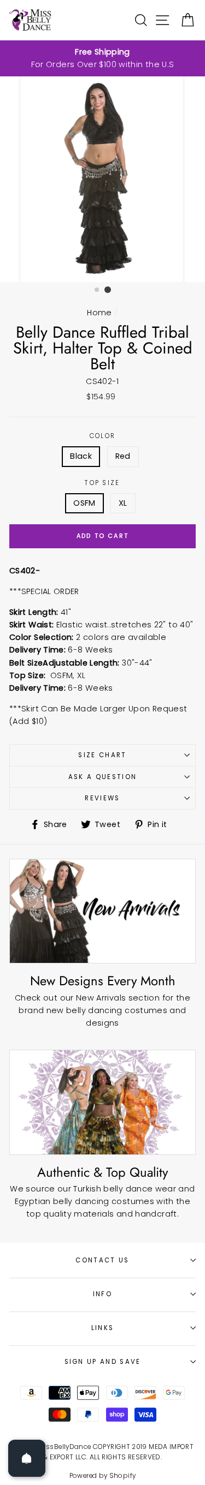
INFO (102, 1294)
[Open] (26, 1458)
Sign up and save (103, 1361)
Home (99, 312)
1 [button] (97, 290)
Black (81, 456)
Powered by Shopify (102, 1475)
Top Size (102, 482)
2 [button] (107, 289)
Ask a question (102, 777)
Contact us (102, 1260)
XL (123, 503)
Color (103, 436)
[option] (102, 58)
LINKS (102, 1328)
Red (123, 456)
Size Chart (102, 755)
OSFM (84, 503)
